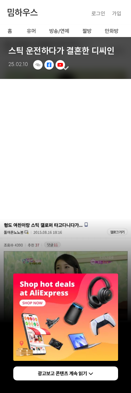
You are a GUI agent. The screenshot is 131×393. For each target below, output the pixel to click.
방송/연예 (59, 31)
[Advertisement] (65, 148)
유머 (31, 31)
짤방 (87, 31)
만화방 (111, 31)
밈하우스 (22, 12)
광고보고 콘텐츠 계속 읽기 (62, 373)
